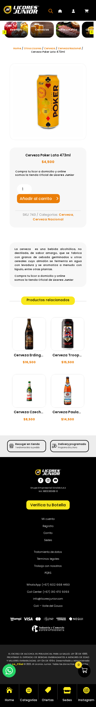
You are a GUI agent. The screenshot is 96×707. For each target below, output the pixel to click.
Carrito (48, 533)
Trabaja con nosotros (48, 566)
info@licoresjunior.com (48, 599)
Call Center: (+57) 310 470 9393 (48, 592)
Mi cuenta (48, 519)
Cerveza (49, 48)
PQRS (48, 573)
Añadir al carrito (36, 198)
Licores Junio (63, 175)
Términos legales (48, 559)
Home (17, 48)
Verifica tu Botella (48, 505)
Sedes (48, 540)
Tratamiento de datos (48, 552)
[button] (4, 32)
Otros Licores (32, 48)
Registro (48, 526)
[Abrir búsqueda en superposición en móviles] (50, 11)
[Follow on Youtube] (55, 480)
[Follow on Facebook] (40, 480)
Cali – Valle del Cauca (48, 606)
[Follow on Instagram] (48, 480)
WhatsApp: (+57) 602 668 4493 (48, 585)
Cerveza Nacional (69, 48)
